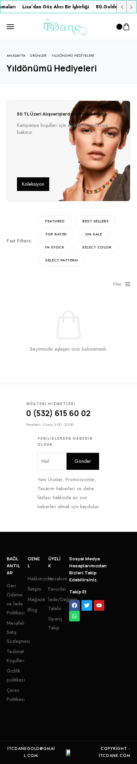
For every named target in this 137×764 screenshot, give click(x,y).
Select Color (96, 247)
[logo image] (65, 26)
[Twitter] (86, 605)
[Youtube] (99, 605)
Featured (55, 221)
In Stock (54, 247)
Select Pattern (61, 260)
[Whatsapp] (74, 616)
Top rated (56, 234)
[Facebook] (74, 605)
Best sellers (95, 221)
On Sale (93, 234)
